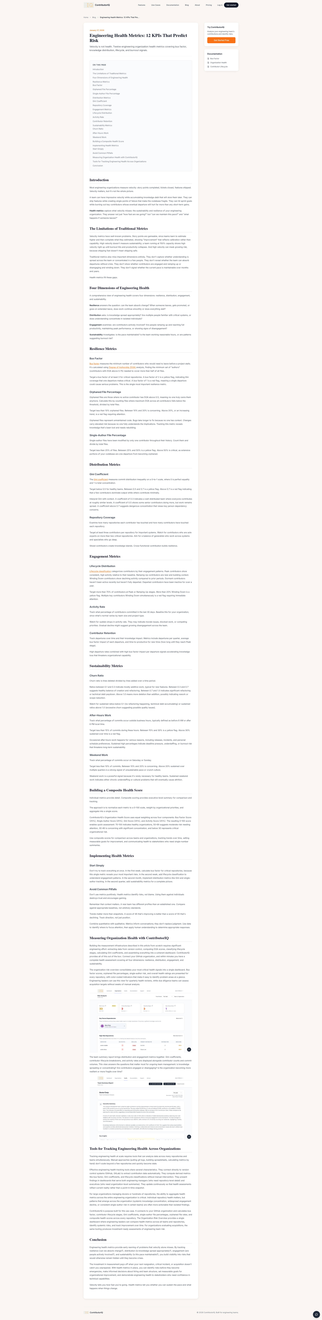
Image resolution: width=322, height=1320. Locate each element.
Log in (220, 5)
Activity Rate (98, 117)
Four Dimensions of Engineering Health (110, 77)
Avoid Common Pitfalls (103, 153)
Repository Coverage (102, 105)
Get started (231, 5)
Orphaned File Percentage (104, 89)
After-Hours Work (100, 133)
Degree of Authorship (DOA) (122, 367)
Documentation (172, 5)
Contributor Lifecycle (219, 66)
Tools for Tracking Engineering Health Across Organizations (119, 161)
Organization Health (218, 62)
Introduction (98, 69)
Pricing (209, 5)
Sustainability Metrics (102, 125)
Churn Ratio (98, 129)
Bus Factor (97, 85)
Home (86, 17)
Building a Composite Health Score (108, 141)
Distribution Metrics (102, 98)
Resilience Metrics (101, 82)
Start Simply (98, 149)
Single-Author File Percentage (106, 93)
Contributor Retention (102, 121)
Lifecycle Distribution (102, 113)
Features (141, 5)
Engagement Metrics (102, 109)
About (197, 5)
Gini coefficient (101, 479)
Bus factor (94, 363)
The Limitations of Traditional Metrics (109, 73)
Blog (187, 5)
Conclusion (98, 165)
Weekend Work (99, 137)
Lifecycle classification (100, 571)
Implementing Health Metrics (106, 145)
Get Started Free (221, 40)
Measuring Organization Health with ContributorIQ (115, 157)
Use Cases (155, 5)
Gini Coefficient (100, 101)
